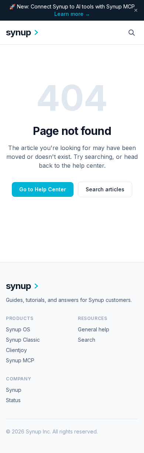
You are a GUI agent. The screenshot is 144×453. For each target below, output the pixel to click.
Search (86, 340)
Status (13, 400)
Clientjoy (16, 350)
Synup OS (18, 329)
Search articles (105, 189)
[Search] (131, 32)
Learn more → (72, 14)
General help (93, 329)
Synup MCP (20, 360)
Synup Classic (23, 340)
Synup (13, 390)
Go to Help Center (42, 189)
